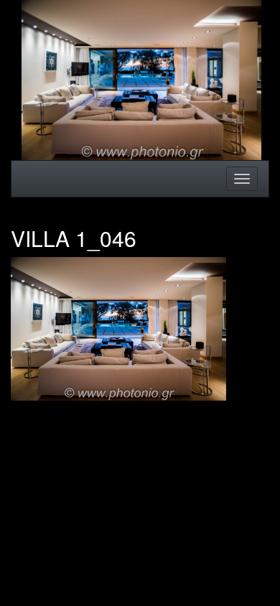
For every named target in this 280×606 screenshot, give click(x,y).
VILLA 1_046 (73, 238)
